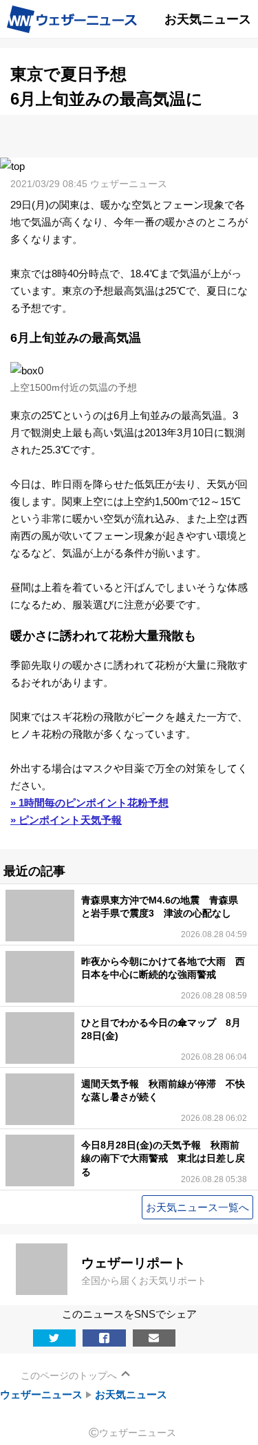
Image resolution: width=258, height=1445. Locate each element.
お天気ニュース (131, 1394)
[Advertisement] (129, 135)
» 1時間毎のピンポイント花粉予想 (89, 803)
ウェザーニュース (41, 1394)
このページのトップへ (69, 1375)
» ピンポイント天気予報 (66, 820)
